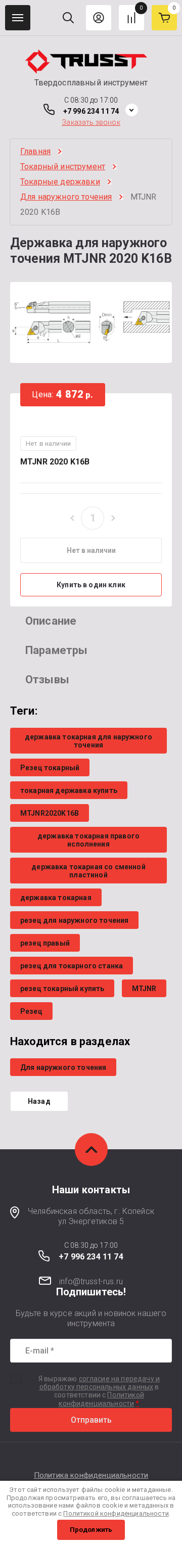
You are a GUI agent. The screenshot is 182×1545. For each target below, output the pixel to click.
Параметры (56, 650)
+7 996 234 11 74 (91, 111)
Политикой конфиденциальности (101, 1399)
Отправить (91, 1420)
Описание (50, 621)
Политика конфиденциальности (91, 1475)
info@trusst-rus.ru (91, 1281)
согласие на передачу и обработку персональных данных (99, 1383)
